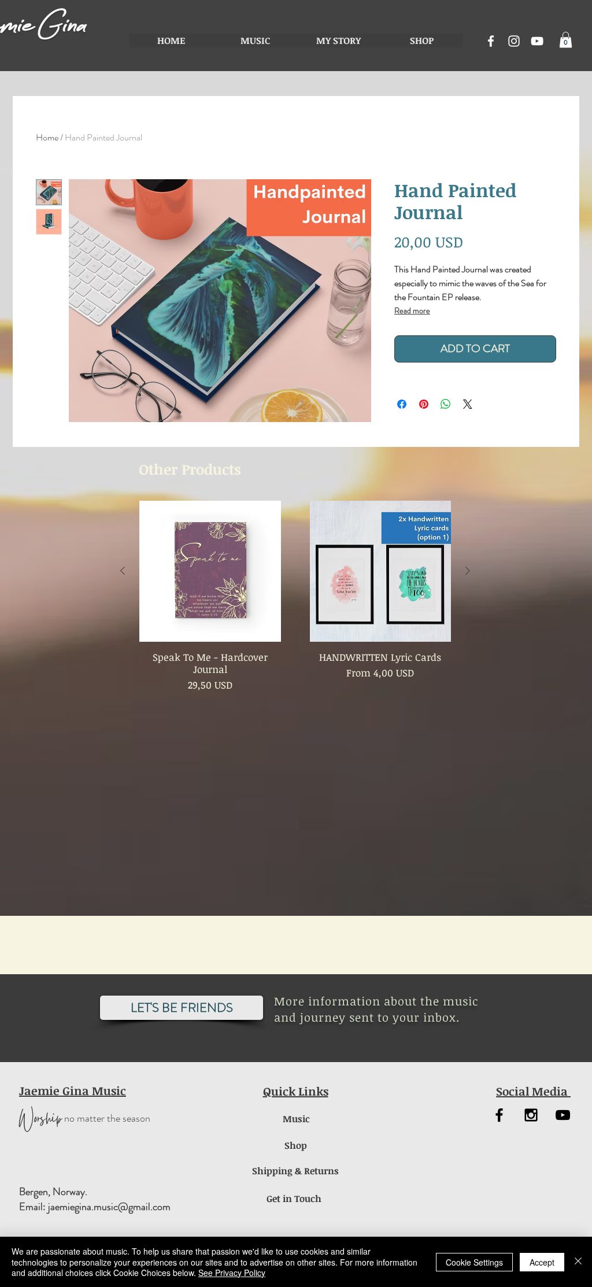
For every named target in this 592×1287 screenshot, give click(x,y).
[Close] (578, 1262)
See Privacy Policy (231, 1272)
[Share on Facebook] (402, 404)
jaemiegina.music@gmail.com (109, 1206)
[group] (295, 596)
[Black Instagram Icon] (531, 1115)
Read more (412, 310)
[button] (565, 39)
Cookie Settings (474, 1262)
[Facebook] (490, 41)
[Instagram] (513, 41)
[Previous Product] (123, 571)
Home (47, 137)
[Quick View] (210, 571)
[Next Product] (468, 571)
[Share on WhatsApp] (446, 404)
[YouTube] (537, 41)
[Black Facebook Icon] (499, 1115)
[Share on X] (468, 404)
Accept (542, 1262)
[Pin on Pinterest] (424, 404)
